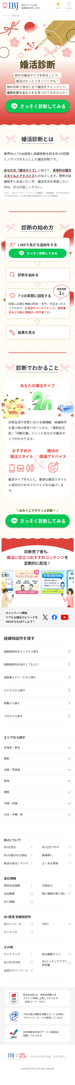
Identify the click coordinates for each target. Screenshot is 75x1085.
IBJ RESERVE (12, 962)
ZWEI (45, 923)
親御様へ (47, 855)
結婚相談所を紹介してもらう (21, 664)
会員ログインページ (16, 970)
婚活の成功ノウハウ (16, 863)
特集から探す (12, 703)
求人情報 (9, 901)
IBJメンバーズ (12, 923)
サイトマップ (12, 954)
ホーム (7, 15)
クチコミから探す (14, 690)
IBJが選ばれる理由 (15, 855)
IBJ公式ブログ (50, 847)
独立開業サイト (51, 954)
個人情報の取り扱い (54, 893)
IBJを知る (10, 847)
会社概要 (9, 893)
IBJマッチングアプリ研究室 (55, 963)
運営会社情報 (12, 885)
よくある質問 (50, 863)
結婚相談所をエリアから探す (21, 651)
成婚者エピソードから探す (20, 677)
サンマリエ (10, 932)
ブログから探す (13, 716)
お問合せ (47, 885)
